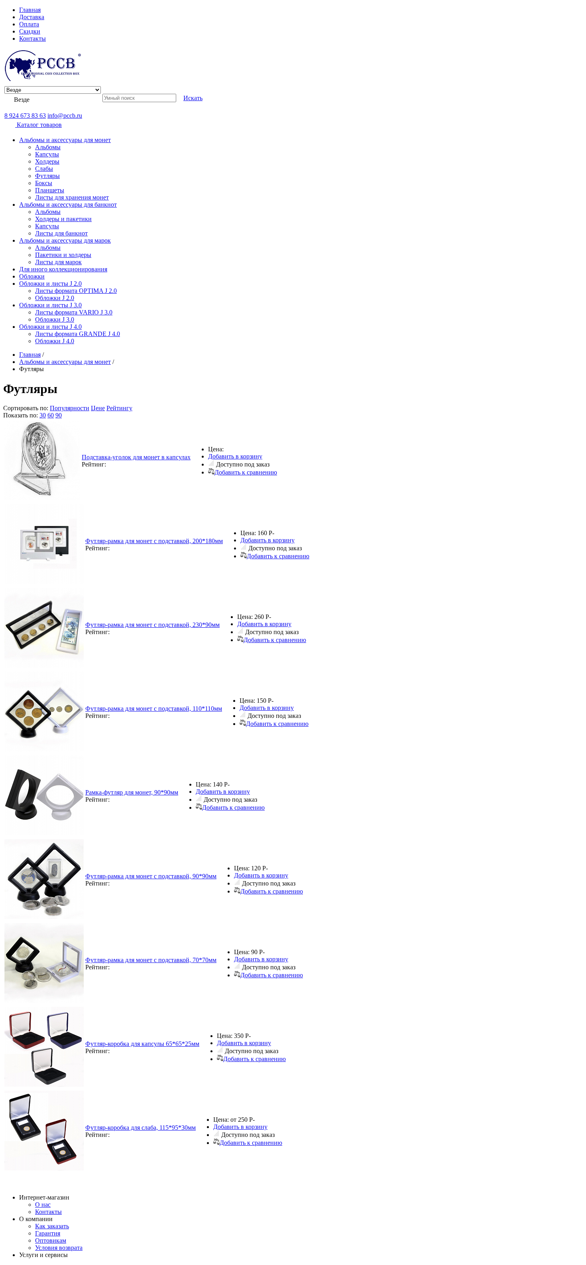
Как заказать (52, 1226)
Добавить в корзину (235, 456)
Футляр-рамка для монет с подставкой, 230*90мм (152, 624)
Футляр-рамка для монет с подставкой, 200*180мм (154, 541)
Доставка (31, 17)
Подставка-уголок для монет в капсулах (136, 457)
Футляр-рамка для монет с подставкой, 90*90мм (150, 876)
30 (42, 415)
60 (50, 415)
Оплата (29, 24)
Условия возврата (59, 1247)
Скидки (29, 31)
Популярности (69, 408)
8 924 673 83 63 (25, 115)
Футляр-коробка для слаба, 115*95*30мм (140, 1127)
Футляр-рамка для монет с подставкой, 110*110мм (153, 708)
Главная (30, 9)
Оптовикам (50, 1240)
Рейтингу (119, 408)
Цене (98, 408)
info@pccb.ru (64, 115)
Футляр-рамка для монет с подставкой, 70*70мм (150, 960)
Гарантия (47, 1233)
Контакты (32, 38)
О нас (43, 1204)
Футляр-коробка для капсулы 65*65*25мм (142, 1043)
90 (58, 415)
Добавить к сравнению (245, 472)
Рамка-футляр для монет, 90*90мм (131, 792)
